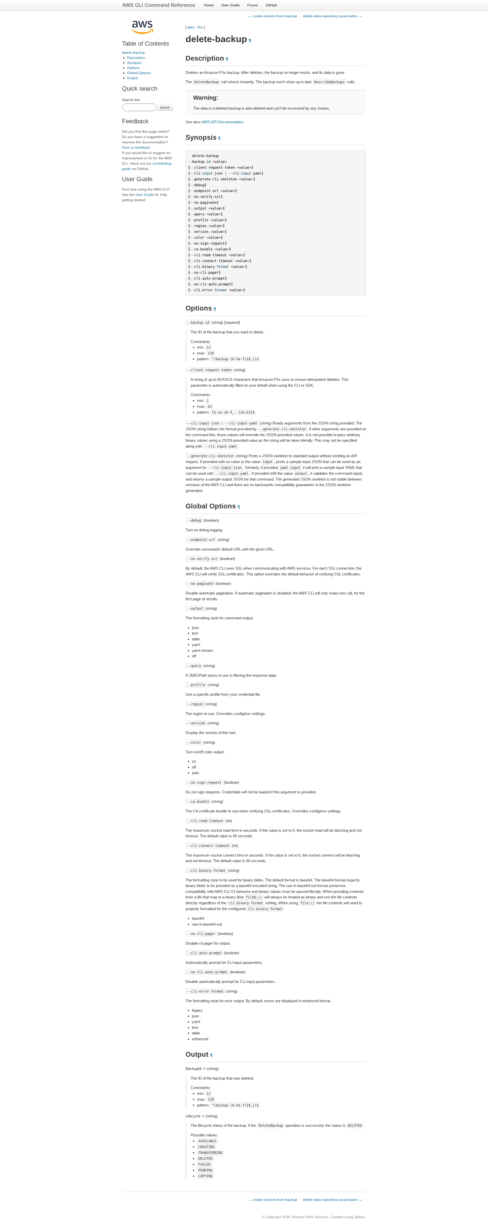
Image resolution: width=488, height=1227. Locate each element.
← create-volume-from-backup (272, 16)
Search (165, 107)
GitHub (271, 5)
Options (133, 68)
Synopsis (134, 63)
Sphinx (359, 1217)
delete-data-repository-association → (332, 16)
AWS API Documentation (222, 122)
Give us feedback (136, 147)
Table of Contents (145, 43)
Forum (252, 5)
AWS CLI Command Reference (158, 5)
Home (209, 5)
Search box (131, 100)
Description (136, 58)
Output (132, 78)
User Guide (230, 5)
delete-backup (133, 52)
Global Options (139, 73)
